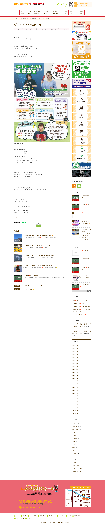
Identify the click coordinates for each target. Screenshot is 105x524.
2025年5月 (75, 363)
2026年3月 (75, 348)
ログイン (74, 462)
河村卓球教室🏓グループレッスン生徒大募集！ (84, 277)
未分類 (74, 444)
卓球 (25, 18)
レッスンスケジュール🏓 (79, 314)
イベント (74, 423)
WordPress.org (76, 471)
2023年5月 (75, 414)
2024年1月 (75, 399)
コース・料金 (37, 12)
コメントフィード (77, 468)
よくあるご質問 (20, 518)
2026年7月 (75, 345)
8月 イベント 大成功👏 (27, 289)
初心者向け (21, 18)
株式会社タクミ (31, 518)
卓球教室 (29, 18)
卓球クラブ (59, 29)
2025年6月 (75, 360)
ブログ (71, 12)
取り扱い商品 (79, 12)
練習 (33, 18)
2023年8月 (75, 405)
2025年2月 (75, 369)
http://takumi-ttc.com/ (19, 217)
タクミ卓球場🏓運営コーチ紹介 (30, 275)
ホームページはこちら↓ (19, 215)
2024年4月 (75, 393)
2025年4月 (75, 366)
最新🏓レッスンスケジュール (80, 300)
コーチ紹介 (64, 12)
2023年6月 (75, 411)
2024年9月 (75, 381)
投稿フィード (76, 465)
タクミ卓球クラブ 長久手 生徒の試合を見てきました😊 (36, 245)
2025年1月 (75, 372)
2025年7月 (75, 357)
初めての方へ (55, 12)
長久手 (35, 18)
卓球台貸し (46, 12)
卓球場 (29, 12)
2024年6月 (75, 387)
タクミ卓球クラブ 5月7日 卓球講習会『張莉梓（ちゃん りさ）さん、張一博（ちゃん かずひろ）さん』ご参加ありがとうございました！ (85, 235)
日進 (73, 441)
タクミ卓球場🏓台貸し (84, 204)
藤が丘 (74, 450)
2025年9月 (75, 351)
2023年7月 (75, 408)
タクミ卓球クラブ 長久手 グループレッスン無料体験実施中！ (39, 255)
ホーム (22, 12)
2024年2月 (75, 396)
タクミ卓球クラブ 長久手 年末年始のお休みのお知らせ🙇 (37, 265)
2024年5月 (75, 390)
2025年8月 (75, 354)
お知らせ (74, 426)
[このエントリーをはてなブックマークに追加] (33, 223)
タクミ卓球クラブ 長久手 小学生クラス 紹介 (33, 285)
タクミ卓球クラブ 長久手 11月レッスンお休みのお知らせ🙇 (38, 235)
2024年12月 (75, 375)
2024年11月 (75, 378)
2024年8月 (75, 384)
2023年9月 (75, 402)
